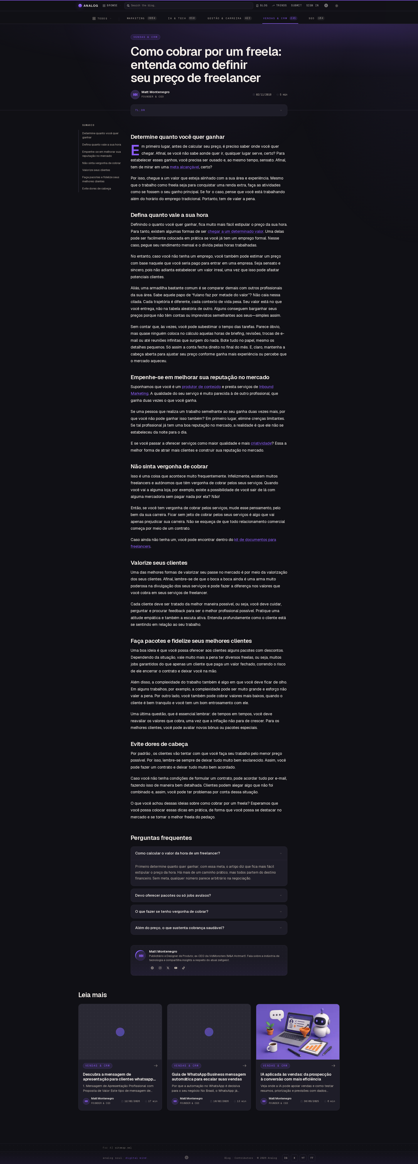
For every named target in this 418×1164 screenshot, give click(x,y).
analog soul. (126, 1157)
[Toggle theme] (337, 6)
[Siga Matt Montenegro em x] (168, 968)
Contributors (244, 1157)
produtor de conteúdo (201, 386)
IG (285, 1157)
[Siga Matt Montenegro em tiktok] (183, 968)
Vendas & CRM (145, 37)
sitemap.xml (123, 1147)
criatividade (261, 443)
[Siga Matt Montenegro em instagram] (160, 968)
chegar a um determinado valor (235, 231)
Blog (227, 1157)
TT (311, 1157)
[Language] (326, 5)
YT (303, 1157)
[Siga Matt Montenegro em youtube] (176, 968)
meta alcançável (184, 166)
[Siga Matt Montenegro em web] (152, 968)
